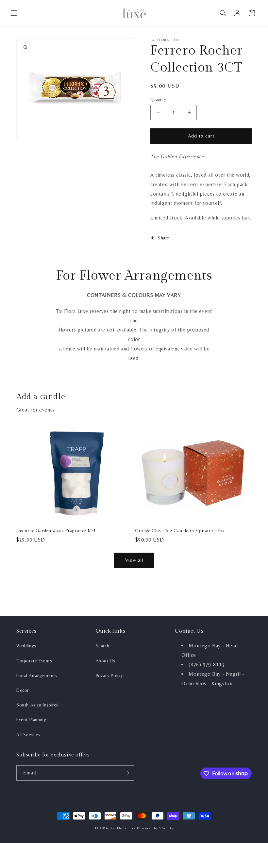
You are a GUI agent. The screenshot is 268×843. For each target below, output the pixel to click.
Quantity (158, 99)
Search (102, 645)
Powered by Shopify (155, 828)
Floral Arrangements (36, 675)
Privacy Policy (109, 675)
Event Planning (31, 719)
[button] (14, 13)
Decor (22, 690)
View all (134, 560)
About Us (105, 660)
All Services (28, 734)
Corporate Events (34, 660)
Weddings (26, 645)
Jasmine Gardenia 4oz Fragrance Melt (56, 530)
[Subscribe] (126, 773)
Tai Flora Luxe (123, 828)
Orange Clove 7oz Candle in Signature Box (180, 530)
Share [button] (163, 237)
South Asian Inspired (37, 704)
